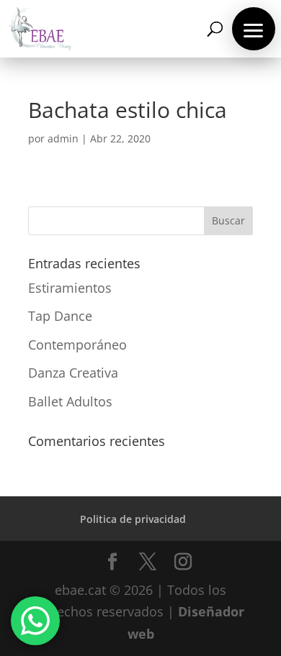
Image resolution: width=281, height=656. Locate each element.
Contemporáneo (77, 344)
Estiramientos (70, 287)
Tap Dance (60, 315)
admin (63, 138)
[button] (253, 28)
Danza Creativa (73, 372)
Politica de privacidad (133, 519)
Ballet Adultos (70, 401)
